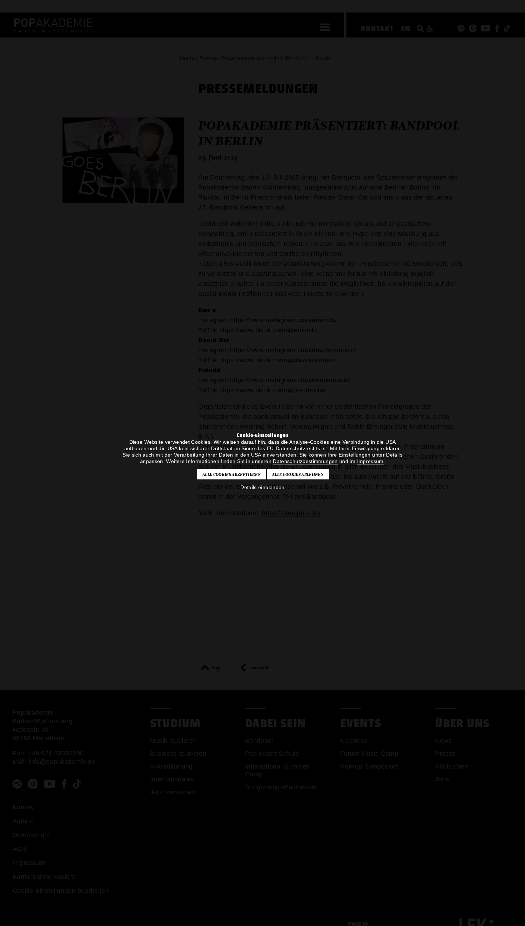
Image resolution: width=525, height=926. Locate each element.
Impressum (370, 461)
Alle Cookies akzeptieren (231, 474)
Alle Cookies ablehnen (298, 474)
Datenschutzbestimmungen (305, 461)
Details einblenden (262, 487)
